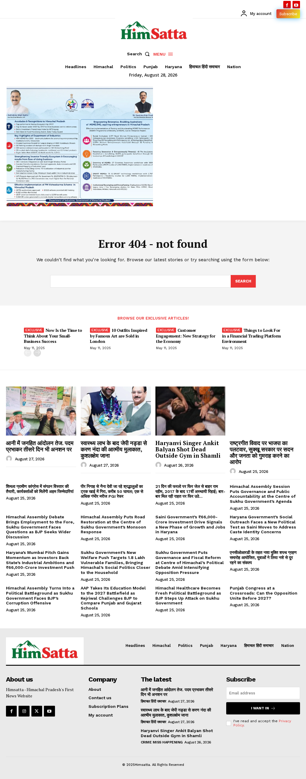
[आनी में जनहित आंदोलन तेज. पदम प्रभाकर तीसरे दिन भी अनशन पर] (41, 411)
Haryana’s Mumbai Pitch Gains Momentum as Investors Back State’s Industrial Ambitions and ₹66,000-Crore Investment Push (40, 560)
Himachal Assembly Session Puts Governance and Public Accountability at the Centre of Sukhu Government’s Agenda (263, 494)
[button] (139, 54)
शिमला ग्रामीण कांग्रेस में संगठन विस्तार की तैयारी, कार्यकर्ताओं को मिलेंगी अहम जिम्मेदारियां (40, 489)
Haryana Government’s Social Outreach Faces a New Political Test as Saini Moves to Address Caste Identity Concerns (263, 524)
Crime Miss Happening (162, 742)
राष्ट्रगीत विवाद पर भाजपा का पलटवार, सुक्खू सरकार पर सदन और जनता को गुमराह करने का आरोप (261, 452)
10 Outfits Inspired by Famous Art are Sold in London (118, 335)
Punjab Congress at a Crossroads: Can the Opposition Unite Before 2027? (263, 593)
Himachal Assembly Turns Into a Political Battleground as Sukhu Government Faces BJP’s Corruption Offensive (40, 595)
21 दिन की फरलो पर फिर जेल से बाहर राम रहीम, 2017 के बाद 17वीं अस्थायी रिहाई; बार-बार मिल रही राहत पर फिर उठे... (190, 491)
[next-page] (37, 353)
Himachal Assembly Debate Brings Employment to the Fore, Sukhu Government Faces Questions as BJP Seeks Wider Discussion (40, 526)
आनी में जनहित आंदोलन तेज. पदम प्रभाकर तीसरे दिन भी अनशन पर (40, 446)
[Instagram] (24, 711)
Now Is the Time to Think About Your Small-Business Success (53, 335)
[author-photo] (10, 459)
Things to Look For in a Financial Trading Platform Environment (251, 335)
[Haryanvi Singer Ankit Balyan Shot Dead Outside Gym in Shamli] (190, 411)
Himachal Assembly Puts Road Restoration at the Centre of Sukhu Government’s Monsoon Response (113, 524)
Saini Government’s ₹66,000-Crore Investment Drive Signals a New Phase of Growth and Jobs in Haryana (190, 524)
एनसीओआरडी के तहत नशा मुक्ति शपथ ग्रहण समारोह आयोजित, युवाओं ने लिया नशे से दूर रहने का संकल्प (263, 557)
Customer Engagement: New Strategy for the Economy (185, 335)
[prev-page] (27, 353)
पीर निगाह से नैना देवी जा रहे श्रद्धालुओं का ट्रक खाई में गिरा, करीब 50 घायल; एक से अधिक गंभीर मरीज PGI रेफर (112, 491)
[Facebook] (287, 4)
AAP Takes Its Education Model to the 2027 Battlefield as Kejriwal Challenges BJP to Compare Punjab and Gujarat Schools (113, 598)
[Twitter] (36, 711)
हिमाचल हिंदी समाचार (153, 701)
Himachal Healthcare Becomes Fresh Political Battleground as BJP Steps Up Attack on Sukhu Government (188, 595)
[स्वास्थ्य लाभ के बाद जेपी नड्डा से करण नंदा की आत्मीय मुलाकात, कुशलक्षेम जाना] (116, 411)
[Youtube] (296, 4)
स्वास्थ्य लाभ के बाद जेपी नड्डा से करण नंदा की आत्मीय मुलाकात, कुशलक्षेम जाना (114, 449)
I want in (260, 708)
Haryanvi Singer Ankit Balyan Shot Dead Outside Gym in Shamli (188, 449)
